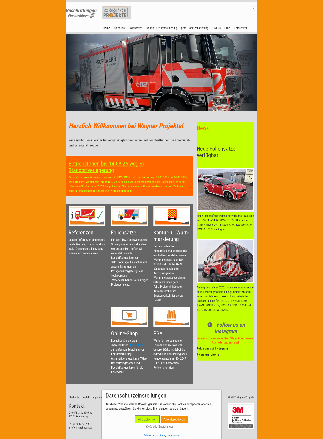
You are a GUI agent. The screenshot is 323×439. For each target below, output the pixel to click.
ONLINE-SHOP (221, 28)
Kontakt (86, 397)
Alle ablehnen (147, 419)
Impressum (99, 397)
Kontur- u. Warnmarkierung (161, 28)
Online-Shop (136, 345)
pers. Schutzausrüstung (194, 28)
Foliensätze (135, 28)
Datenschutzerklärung (155, 435)
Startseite (74, 397)
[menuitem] (107, 28)
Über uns (119, 28)
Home (106, 28)
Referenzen (240, 28)
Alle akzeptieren (174, 419)
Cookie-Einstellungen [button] (161, 426)
